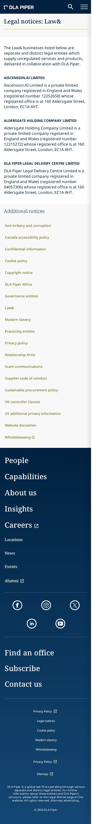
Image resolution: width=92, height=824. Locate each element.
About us (21, 492)
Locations (14, 539)
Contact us (23, 684)
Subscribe (22, 668)
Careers (18, 525)
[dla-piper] (19, 7)
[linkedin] (32, 623)
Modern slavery (46, 740)
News (10, 553)
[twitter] (75, 605)
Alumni (11, 580)
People (16, 460)
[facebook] (17, 605)
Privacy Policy (42, 711)
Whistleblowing (46, 749)
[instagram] (46, 605)
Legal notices (46, 721)
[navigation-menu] (84, 7)
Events (11, 566)
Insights (19, 509)
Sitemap (42, 774)
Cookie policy (46, 730)
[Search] (70, 7)
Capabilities (26, 476)
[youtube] (60, 623)
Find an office (29, 653)
